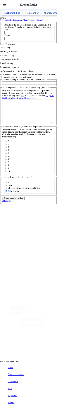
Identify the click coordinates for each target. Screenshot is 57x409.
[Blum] (17, 313)
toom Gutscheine (21, 226)
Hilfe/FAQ (10, 246)
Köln (41, 218)
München (34, 216)
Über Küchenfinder (14, 243)
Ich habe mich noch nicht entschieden (24, 188)
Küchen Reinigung (14, 238)
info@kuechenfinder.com (11, 277)
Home (10, 367)
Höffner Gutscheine (22, 228)
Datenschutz (13, 381)
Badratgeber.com (13, 248)
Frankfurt (34, 218)
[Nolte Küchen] (46, 337)
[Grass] (42, 313)
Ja (8, 182)
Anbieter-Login (15, 266)
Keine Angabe (14, 191)
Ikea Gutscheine (21, 223)
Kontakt (11, 402)
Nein (10, 185)
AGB (10, 388)
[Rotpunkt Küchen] (16, 350)
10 (9, 171)
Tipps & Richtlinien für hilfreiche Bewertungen (28, 96)
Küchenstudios (12, 13)
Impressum (12, 395)
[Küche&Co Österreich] (39, 350)
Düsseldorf (26, 218)
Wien (19, 218)
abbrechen (6, 201)
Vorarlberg (42, 216)
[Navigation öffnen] (4, 4)
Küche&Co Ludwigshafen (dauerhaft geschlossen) (21, 20)
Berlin (20, 216)
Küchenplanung (12, 236)
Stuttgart (47, 218)
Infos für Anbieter (14, 257)
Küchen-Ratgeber (13, 241)
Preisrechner (32, 13)
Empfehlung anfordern (16, 213)
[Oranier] (22, 337)
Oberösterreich (11, 218)
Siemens (9, 221)
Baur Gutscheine (34, 226)
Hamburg (26, 216)
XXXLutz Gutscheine (35, 223)
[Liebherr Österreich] (31, 325)
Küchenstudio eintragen (16, 264)
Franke (53, 218)
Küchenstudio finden (15, 211)
